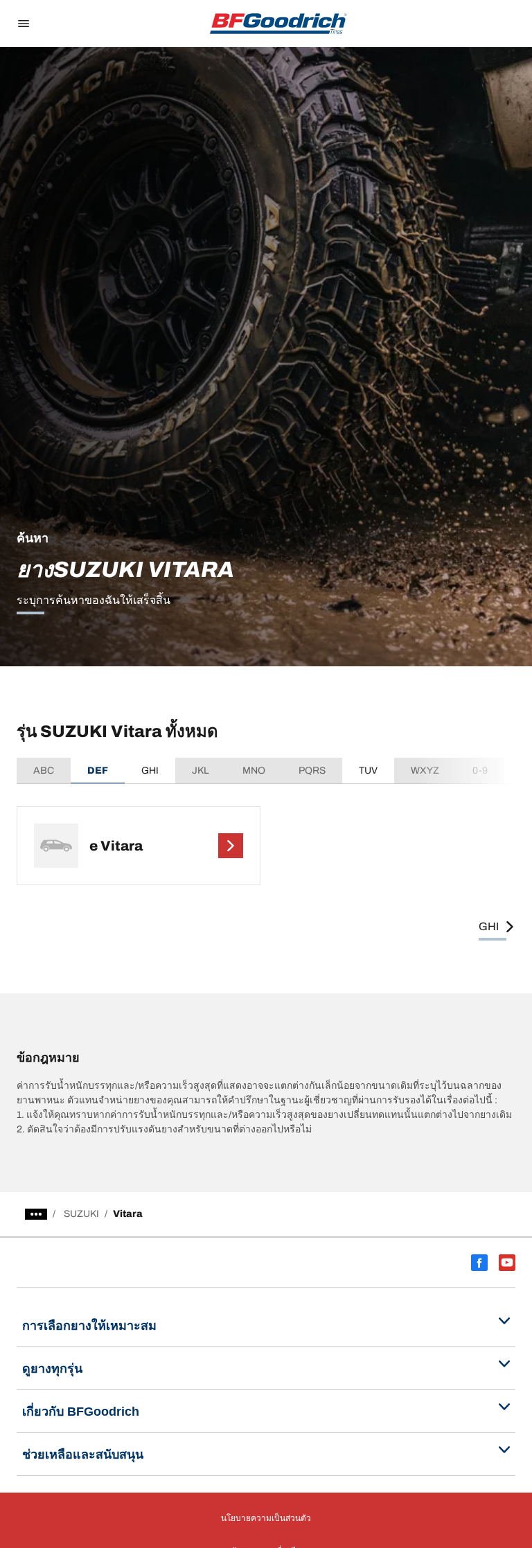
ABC (43, 770)
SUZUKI (81, 1214)
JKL (200, 770)
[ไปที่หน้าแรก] (278, 23)
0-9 (480, 770)
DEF (97, 770)
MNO (253, 770)
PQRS (312, 770)
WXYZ (425, 770)
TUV (368, 770)
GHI (150, 770)
